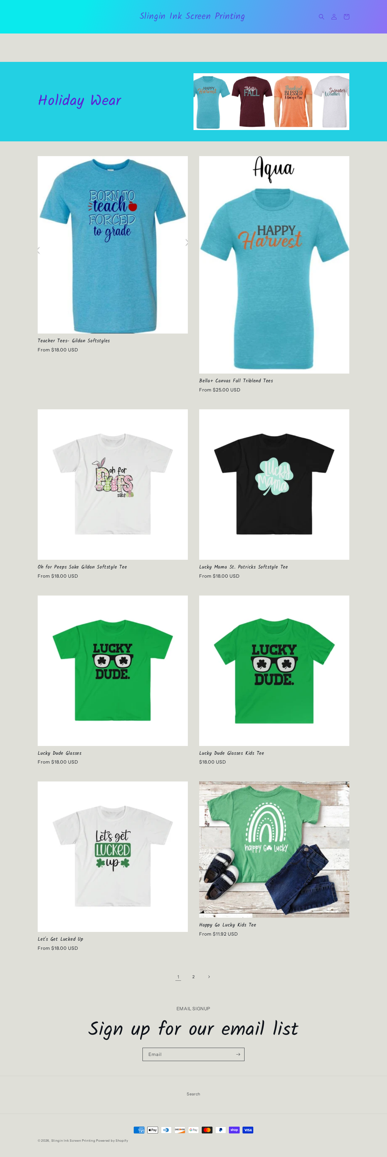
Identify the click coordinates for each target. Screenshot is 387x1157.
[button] (321, 17)
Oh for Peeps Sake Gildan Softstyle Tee (82, 568)
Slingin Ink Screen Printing (73, 1141)
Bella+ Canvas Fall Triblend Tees (236, 381)
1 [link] (178, 977)
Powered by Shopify (112, 1141)
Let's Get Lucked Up (60, 940)
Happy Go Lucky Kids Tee (227, 925)
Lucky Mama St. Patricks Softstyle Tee (243, 568)
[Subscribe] (238, 1054)
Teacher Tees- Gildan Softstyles (74, 341)
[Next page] (209, 977)
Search (193, 1094)
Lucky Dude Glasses (60, 754)
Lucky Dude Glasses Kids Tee (231, 754)
